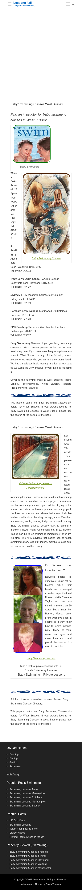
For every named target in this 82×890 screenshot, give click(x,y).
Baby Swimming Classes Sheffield (29, 851)
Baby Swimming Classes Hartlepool (29, 860)
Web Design (13, 774)
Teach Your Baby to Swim (24, 828)
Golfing (13, 762)
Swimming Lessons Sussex (25, 805)
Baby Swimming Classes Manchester (30, 868)
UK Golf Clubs (17, 820)
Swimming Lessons (20, 824)
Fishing (14, 758)
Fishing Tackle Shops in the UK (27, 836)
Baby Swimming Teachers (41, 658)
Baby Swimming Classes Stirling (28, 855)
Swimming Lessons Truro (24, 789)
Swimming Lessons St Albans (26, 797)
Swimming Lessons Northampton (28, 801)
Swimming (15, 766)
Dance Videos (17, 832)
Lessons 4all (22, 2)
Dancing (14, 754)
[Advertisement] (41, 51)
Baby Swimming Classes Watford (28, 864)
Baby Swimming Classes (46, 258)
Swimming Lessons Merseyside (27, 793)
